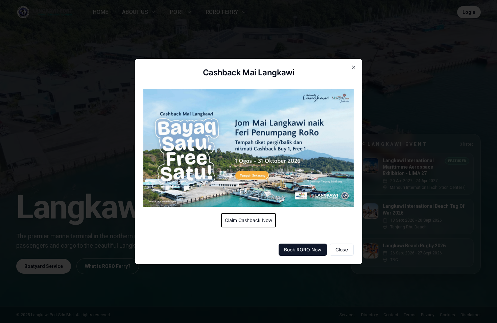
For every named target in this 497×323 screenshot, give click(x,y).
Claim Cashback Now (248, 220)
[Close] (353, 67)
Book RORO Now (303, 249)
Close (341, 249)
